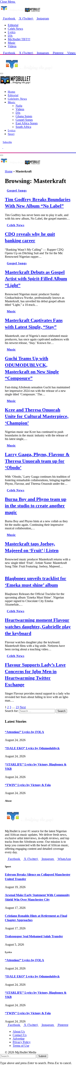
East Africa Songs (27, 123)
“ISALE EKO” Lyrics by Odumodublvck (32, 748)
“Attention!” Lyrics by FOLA (24, 732)
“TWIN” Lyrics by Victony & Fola (28, 785)
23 (17, 707)
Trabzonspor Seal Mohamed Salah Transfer (34, 936)
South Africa (23, 126)
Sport (11, 134)
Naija (19, 105)
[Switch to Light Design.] (4, 147)
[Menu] (1, 73)
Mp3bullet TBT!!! (19, 39)
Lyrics (11, 32)
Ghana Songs (24, 116)
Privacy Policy (22, 1042)
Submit (42, 1056)
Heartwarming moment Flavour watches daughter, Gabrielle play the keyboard (38, 626)
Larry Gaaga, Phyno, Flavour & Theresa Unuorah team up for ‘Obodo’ (37, 461)
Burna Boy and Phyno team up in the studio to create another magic (35, 506)
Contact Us (20, 1035)
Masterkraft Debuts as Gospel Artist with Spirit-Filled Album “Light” (36, 279)
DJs (10, 35)
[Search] (1, 150)
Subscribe (7, 142)
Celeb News (15, 28)
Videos (12, 46)
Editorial (13, 25)
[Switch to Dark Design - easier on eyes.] (1, 147)
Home (11, 91)
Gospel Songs (24, 119)
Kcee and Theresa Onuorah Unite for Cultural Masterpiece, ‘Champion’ (36, 416)
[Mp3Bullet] (20, 164)
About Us (19, 1031)
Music (11, 42)
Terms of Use (21, 1045)
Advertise (19, 1038)
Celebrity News (17, 98)
